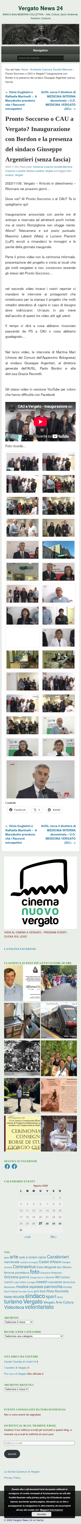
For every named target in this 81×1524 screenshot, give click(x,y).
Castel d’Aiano (50, 1261)
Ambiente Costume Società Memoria (51, 69)
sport (51, 1296)
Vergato (49, 170)
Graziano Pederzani (51, 1272)
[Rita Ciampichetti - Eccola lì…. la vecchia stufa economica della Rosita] (22, 1021)
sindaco (9, 175)
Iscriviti (12, 1454)
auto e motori (28, 1257)
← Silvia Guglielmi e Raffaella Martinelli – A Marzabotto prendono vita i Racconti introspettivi (21, 100)
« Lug (27, 1236)
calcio (42, 1257)
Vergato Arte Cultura (58, 1302)
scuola (18, 1296)
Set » (54, 1236)
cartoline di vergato (29, 1262)
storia (60, 1297)
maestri (41, 1281)
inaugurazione (36, 1277)
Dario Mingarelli (46, 1267)
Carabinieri (58, 1256)
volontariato (39, 1306)
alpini (6, 1257)
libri (57, 1276)
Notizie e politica (35, 170)
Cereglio (66, 1262)
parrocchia (53, 1286)
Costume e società (15, 170)
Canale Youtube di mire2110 (20, 1361)
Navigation (40, 50)
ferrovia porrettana (16, 1272)
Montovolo (9, 1287)
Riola (50, 1291)
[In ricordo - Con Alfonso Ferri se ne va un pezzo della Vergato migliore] (22, 983)
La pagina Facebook (20, 948)
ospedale (36, 1286)
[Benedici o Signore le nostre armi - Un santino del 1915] (59, 1096)
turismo (13, 1301)
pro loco (40, 1291)
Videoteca (14, 1307)
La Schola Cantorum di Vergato (22, 1471)
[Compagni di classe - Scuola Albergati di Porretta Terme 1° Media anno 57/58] (22, 1058)
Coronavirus (24, 1266)
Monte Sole (69, 1282)
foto (35, 1271)
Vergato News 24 (40, 8)
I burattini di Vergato (15, 1367)
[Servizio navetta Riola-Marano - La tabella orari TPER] (59, 1021)
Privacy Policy (12, 1477)
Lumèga (31, 1282)
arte (14, 1256)
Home (24, 69)
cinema (8, 1267)
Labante (49, 1277)
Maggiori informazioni (51, 1509)
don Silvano (64, 1267)
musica (22, 1286)
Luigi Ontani (19, 1282)
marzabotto (55, 1282)
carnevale (11, 1261)
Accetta (41, 1514)
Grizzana (11, 1276)
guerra (24, 1276)
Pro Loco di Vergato (15, 1374)
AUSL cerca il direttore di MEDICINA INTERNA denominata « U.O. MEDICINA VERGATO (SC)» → (58, 100)
